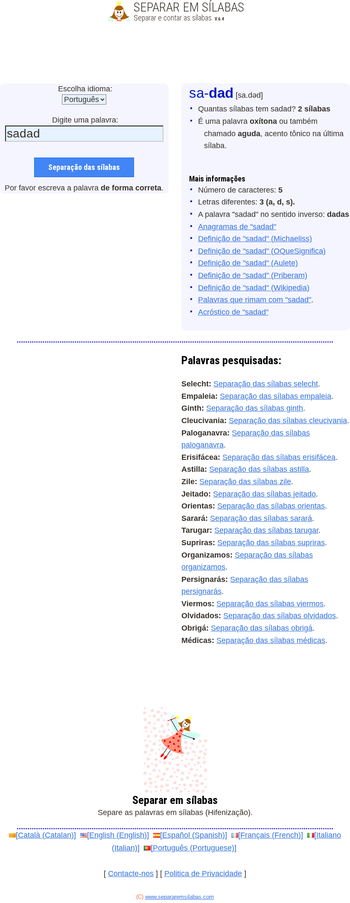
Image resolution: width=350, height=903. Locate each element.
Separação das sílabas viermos (270, 603)
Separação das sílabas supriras (271, 542)
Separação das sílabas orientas (271, 506)
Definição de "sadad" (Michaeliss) (255, 238)
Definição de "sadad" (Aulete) (248, 263)
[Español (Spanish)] (193, 835)
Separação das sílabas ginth (254, 408)
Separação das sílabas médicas (270, 640)
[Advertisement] (175, 53)
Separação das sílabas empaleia (275, 396)
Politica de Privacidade (203, 873)
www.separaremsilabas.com (179, 897)
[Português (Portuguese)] (193, 848)
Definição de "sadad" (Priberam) (252, 275)
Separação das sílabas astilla (259, 469)
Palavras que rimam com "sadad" (254, 299)
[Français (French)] (270, 835)
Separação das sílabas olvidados (279, 615)
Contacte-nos (131, 873)
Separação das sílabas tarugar (266, 530)
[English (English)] (118, 835)
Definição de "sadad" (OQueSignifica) (262, 251)
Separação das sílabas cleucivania (288, 420)
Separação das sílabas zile (245, 481)
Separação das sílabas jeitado (264, 494)
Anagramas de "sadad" (237, 226)
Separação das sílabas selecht (265, 384)
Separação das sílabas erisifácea (278, 457)
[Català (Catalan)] (46, 835)
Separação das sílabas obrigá (261, 628)
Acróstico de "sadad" (233, 312)
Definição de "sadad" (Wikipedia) (253, 287)
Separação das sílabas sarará (261, 518)
